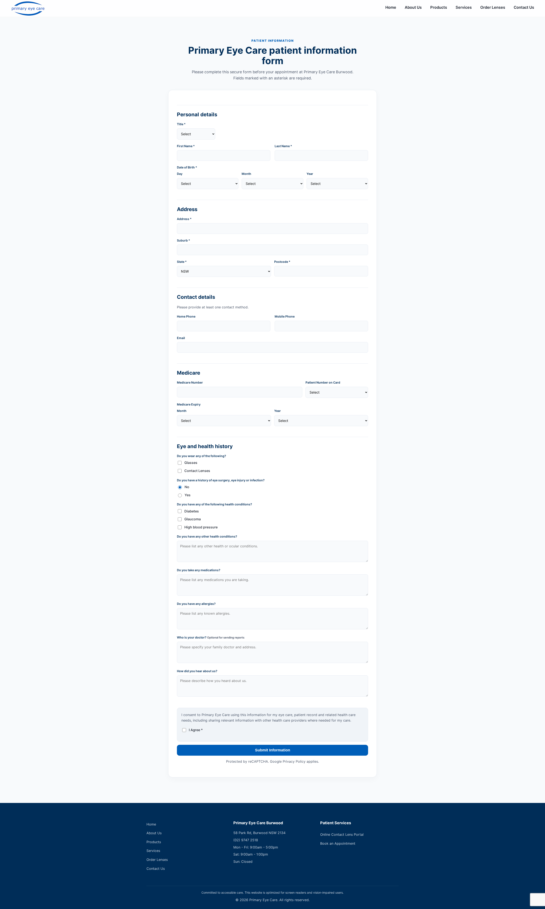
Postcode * (282, 261)
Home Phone (186, 316)
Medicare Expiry (189, 404)
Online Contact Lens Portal (342, 834)
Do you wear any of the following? (201, 456)
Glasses (190, 462)
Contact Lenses (197, 471)
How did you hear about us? (197, 671)
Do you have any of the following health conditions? (214, 504)
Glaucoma (192, 519)
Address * (184, 219)
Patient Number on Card (322, 382)
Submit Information (272, 750)
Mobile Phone (285, 316)
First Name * (186, 146)
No (187, 487)
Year (310, 173)
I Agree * (196, 730)
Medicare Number (190, 382)
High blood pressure (201, 527)
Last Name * (283, 146)
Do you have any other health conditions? (207, 536)
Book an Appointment (337, 843)
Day (179, 173)
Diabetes (191, 511)
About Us (413, 7)
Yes (188, 495)
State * (182, 261)
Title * (181, 124)
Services (464, 7)
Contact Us (524, 7)
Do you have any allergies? (196, 604)
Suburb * (183, 240)
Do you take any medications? (198, 570)
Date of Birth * (187, 167)
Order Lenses (492, 7)
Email (181, 338)
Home (390, 7)
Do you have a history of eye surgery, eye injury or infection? (221, 480)
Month (246, 173)
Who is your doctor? (210, 637)
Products (438, 7)
